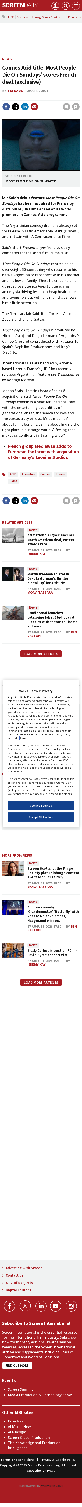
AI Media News (20, 1426)
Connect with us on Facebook (9, 1306)
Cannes (45, 474)
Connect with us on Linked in (41, 1306)
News (7, 59)
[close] (44, 103)
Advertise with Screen (24, 1268)
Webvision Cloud (52, 1486)
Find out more (17, 1365)
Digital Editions (18, 1290)
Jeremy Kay (36, 553)
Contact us (14, 1275)
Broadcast (16, 1421)
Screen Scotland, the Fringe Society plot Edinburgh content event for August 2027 (53, 873)
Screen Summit (20, 1389)
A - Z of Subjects (19, 1283)
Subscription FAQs (41, 1470)
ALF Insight (17, 1432)
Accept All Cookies (41, 817)
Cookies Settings (41, 805)
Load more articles (41, 654)
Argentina (28, 474)
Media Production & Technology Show (40, 1394)
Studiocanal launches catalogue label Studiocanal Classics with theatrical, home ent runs (52, 619)
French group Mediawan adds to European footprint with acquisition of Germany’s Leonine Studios (43, 452)
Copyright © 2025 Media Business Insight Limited (38, 1465)
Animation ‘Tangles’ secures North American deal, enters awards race (50, 539)
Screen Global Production (29, 1437)
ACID (13, 474)
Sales (13, 481)
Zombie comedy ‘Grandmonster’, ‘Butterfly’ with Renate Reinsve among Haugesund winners (53, 914)
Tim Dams (15, 91)
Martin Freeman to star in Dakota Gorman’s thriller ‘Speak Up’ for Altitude (48, 578)
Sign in (21, 97)
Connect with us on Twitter (25, 1306)
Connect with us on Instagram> (71, 1306)
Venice (22, 17)
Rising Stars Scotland (48, 17)
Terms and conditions (17, 1460)
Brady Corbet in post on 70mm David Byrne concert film (52, 953)
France (60, 474)
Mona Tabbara (40, 592)
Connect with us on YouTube (55, 1306)
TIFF (10, 17)
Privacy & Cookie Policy (58, 1460)
